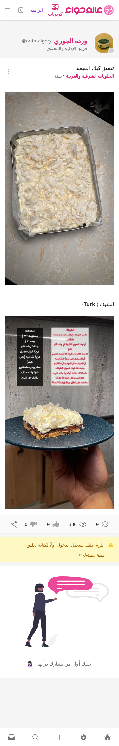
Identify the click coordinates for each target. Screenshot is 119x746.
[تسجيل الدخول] (59, 737)
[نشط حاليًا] (83, 737)
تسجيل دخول (93, 554)
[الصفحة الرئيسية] (89, 10)
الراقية (36, 10)
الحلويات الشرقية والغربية (90, 76)
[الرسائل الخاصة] (11, 737)
